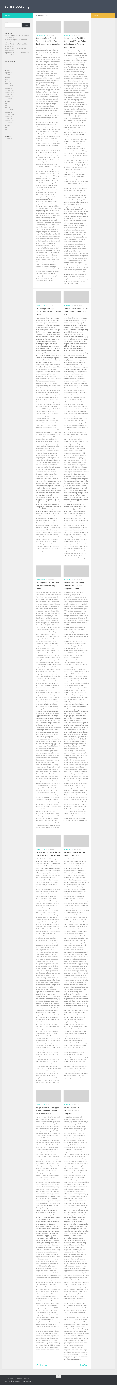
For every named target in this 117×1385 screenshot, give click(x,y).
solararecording (17, 6)
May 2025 (7, 105)
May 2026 (7, 79)
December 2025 (9, 90)
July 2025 (7, 101)
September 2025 (9, 97)
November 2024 (9, 116)
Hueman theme (27, 1381)
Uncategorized (40, 35)
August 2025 (8, 99)
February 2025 (9, 110)
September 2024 (9, 121)
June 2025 (7, 103)
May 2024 (7, 129)
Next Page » (84, 1365)
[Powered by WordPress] (11, 1381)
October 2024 (8, 118)
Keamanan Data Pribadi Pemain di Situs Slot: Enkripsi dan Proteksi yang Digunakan (48, 41)
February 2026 (9, 86)
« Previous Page (41, 1365)
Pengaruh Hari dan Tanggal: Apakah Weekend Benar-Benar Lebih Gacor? (47, 1110)
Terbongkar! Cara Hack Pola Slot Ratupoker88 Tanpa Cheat (47, 586)
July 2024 (7, 125)
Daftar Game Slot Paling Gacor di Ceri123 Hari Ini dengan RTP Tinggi (74, 586)
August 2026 (8, 73)
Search (6, 22)
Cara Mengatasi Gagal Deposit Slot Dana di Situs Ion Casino (48, 311)
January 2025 (8, 112)
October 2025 (8, 94)
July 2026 (7, 75)
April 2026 (7, 81)
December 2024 (9, 114)
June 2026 (7, 77)
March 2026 (8, 83)
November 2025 (9, 92)
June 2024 (7, 127)
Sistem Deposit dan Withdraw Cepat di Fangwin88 (72, 1110)
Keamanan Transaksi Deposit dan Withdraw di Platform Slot (76, 311)
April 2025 (7, 108)
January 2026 (8, 88)
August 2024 (8, 123)
